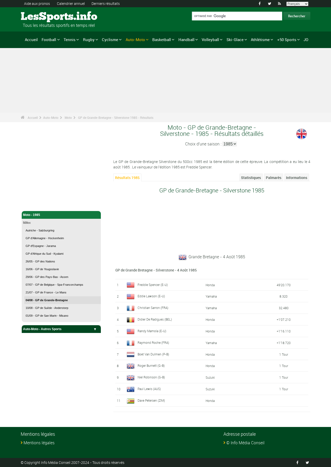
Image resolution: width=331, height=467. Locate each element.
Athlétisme (260, 39)
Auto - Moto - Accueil (38, 196)
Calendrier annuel (71, 3)
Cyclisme (110, 39)
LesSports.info (40, 16)
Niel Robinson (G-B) (151, 377)
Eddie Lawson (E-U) (151, 296)
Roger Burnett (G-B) (151, 365)
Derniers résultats (106, 3)
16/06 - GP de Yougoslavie (42, 269)
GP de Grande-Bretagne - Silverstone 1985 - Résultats (115, 117)
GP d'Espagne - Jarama (41, 245)
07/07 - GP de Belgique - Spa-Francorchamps (54, 284)
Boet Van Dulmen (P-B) (153, 354)
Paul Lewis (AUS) (149, 389)
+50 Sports (286, 39)
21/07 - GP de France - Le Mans (46, 292)
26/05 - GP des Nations (40, 261)
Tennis (70, 39)
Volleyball (210, 39)
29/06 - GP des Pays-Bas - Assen (47, 276)
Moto (68, 117)
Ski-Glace (235, 39)
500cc (27, 222)
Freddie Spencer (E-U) (153, 285)
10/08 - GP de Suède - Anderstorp (47, 307)
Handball (186, 39)
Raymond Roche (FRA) (153, 342)
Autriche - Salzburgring (40, 230)
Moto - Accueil (33, 204)
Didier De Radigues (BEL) (155, 319)
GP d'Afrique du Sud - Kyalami (44, 253)
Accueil (31, 39)
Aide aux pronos (37, 3)
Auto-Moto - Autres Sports (42, 329)
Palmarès (273, 177)
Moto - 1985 (31, 215)
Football (49, 39)
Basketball (161, 39)
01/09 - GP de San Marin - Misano (47, 315)
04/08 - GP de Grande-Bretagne (47, 300)
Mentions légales (39, 443)
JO (306, 39)
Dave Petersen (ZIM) (151, 400)
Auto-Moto (135, 39)
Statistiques (251, 177)
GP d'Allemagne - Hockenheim (45, 238)
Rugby (89, 39)
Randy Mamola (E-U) (152, 331)
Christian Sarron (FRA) (153, 308)
